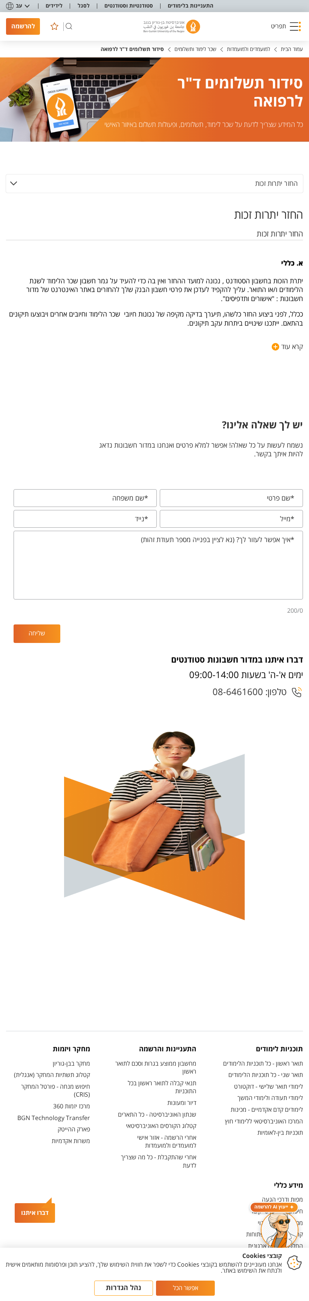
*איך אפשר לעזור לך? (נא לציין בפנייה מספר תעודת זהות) (217, 539)
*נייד (141, 519)
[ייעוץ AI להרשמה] (279, 1230)
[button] (286, 26)
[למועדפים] (54, 26)
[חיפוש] (69, 26)
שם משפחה (130, 498)
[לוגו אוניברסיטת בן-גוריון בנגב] (172, 27)
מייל (287, 519)
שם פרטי (280, 498)
